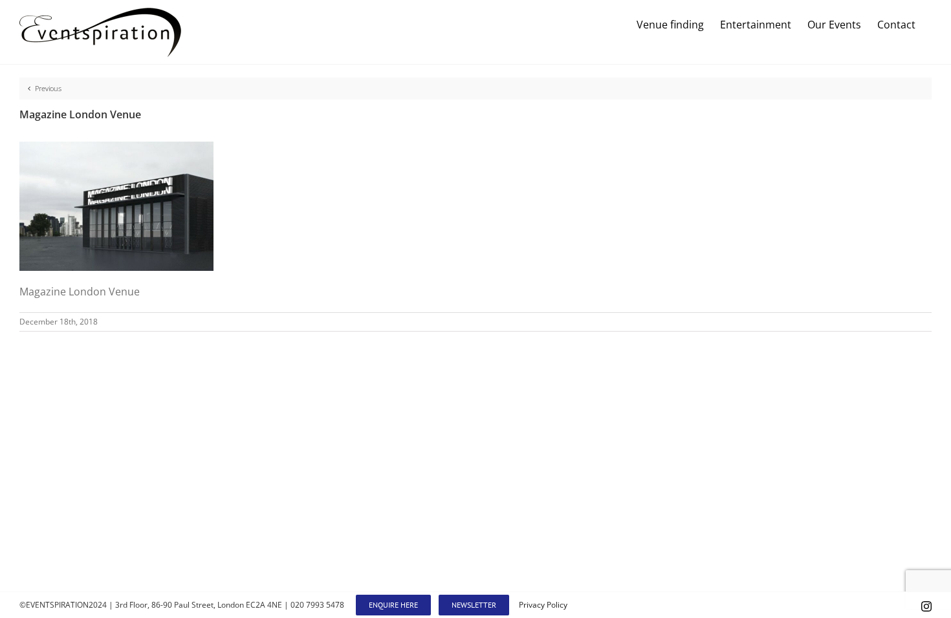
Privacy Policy (543, 604)
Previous (48, 88)
